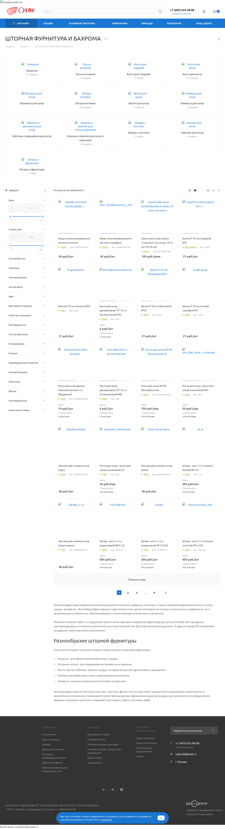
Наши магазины (50, 739)
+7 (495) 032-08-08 (182, 10)
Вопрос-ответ (94, 757)
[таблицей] (218, 190)
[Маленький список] (189, 190)
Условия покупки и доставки (103, 744)
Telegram (112, 789)
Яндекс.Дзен (121, 789)
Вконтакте (103, 789)
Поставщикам (94, 762)
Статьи (140, 756)
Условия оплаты (96, 739)
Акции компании (145, 738)
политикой (106, 819)
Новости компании (146, 742)
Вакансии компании (53, 749)
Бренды (46, 744)
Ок (161, 818)
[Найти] (160, 11)
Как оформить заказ (98, 734)
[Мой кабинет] (203, 12)
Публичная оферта (52, 762)
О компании (49, 734)
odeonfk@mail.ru (186, 754)
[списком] (213, 190)
